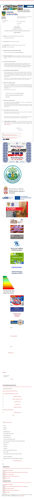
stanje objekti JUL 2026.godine (8, 470)
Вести (4, 425)
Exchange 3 (5, 444)
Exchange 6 (5, 448)
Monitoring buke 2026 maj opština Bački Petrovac (11, 476)
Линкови (4, 427)
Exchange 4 (5, 446)
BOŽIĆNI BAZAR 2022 (6, 431)
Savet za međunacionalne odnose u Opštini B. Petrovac (12, 453)
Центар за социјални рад (7, 456)
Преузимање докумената (7, 388)
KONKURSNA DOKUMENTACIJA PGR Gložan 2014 (9, 137)
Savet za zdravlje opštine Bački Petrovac (10, 450)
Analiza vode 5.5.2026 (6, 478)
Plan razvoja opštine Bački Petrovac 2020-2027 (10, 393)
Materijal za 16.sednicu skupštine (8, 474)
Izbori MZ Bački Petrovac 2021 (8, 433)
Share (4, 139)
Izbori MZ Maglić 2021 (7, 435)
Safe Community (6, 442)
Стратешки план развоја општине (9, 439)
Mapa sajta (22, 495)
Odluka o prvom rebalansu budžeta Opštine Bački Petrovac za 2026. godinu (15, 472)
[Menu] (24, 6)
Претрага (5, 429)
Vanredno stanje (6, 376)
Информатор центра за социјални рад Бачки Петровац (13, 458)
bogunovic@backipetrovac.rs (8, 124)
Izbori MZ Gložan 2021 (7, 437)
